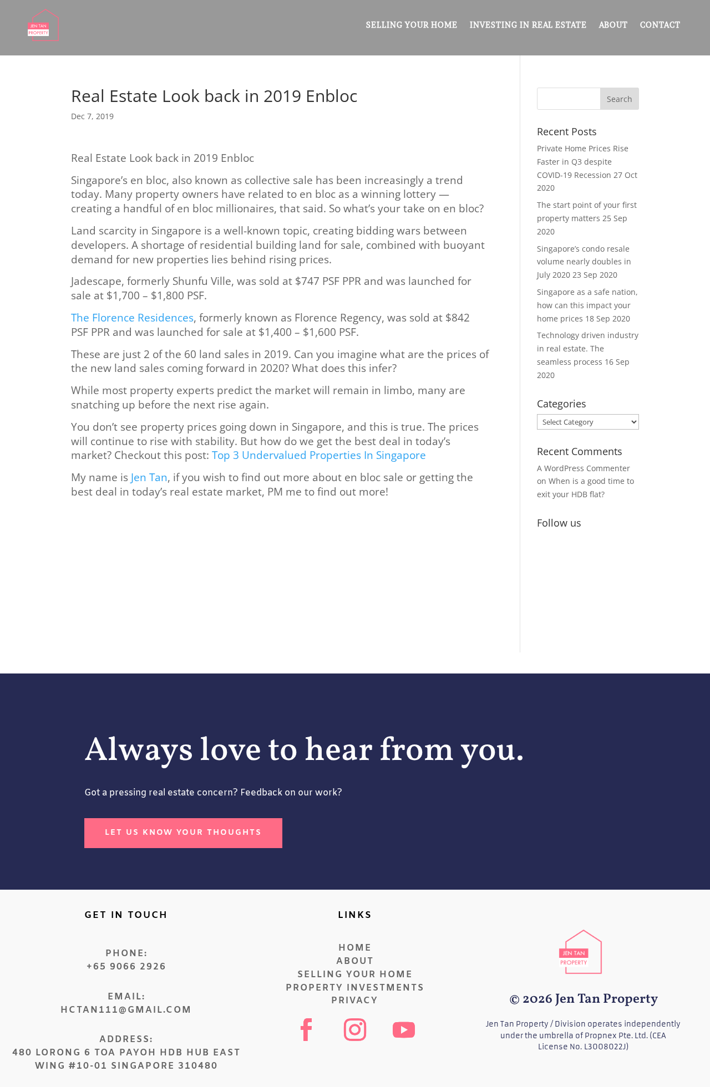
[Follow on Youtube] (404, 1030)
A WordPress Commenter (583, 468)
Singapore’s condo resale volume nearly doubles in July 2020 (584, 261)
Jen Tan (149, 477)
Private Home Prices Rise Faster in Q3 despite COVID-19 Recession (582, 161)
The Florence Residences (132, 317)
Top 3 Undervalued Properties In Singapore (319, 455)
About (613, 24)
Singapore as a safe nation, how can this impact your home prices (587, 305)
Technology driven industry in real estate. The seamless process (587, 348)
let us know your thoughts (183, 833)
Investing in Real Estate (528, 24)
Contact (660, 24)
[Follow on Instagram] (355, 1030)
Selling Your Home (412, 24)
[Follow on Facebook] (306, 1030)
